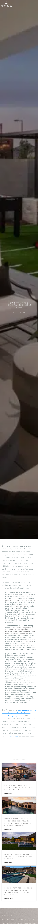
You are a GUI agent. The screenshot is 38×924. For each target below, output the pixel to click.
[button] (35, 5)
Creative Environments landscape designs (20, 600)
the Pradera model (20, 606)
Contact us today (13, 736)
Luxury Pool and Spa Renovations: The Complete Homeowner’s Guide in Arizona (18, 857)
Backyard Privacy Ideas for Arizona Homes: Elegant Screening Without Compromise (18, 788)
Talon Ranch (29, 641)
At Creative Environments (19, 633)
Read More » (8, 793)
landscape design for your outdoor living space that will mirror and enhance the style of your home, (19, 713)
